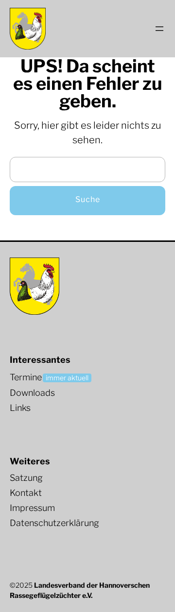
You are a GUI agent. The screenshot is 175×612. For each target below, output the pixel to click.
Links (20, 408)
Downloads (32, 393)
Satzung (26, 478)
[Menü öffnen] (159, 28)
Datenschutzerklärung (54, 523)
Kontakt (26, 493)
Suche (87, 199)
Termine (26, 377)
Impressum (32, 508)
